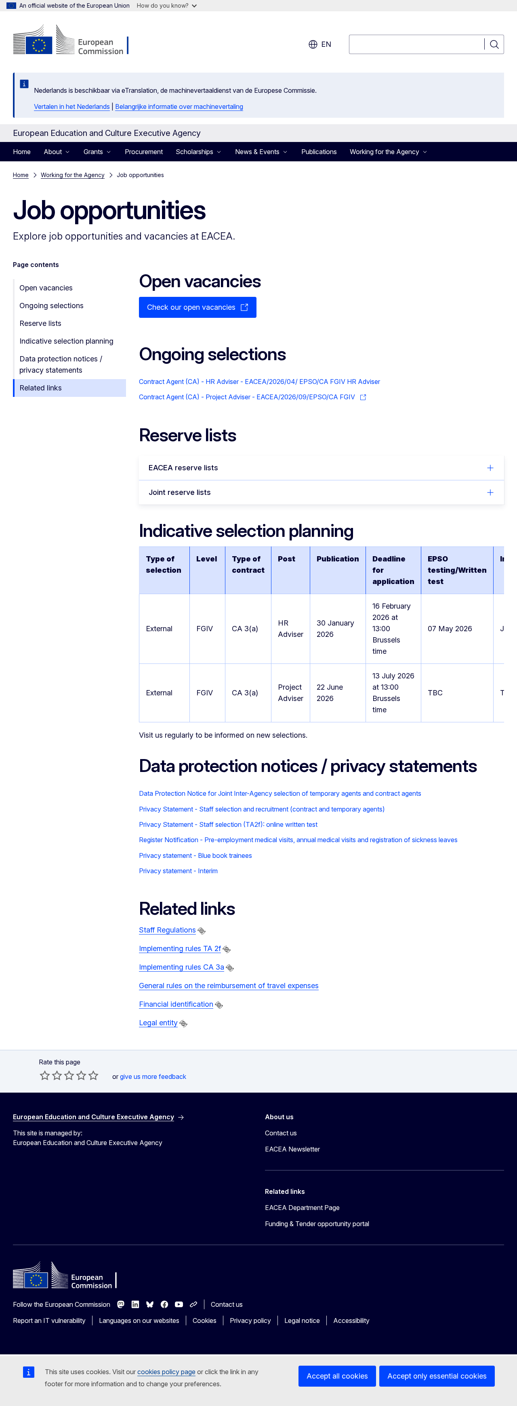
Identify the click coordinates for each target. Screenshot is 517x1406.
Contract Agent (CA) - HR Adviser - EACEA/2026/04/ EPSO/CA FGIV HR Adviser (259, 381)
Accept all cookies (337, 1376)
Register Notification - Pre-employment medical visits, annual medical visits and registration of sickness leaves (298, 839)
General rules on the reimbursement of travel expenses (229, 985)
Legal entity (158, 1022)
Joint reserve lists (180, 492)
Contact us (281, 1133)
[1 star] (45, 1075)
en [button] (326, 44)
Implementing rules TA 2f (180, 948)
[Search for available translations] (202, 931)
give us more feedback (153, 1076)
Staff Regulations (167, 930)
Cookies (204, 1320)
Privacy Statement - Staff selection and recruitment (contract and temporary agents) (262, 809)
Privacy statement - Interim (178, 870)
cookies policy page (166, 1372)
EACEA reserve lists (183, 467)
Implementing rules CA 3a (181, 967)
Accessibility (351, 1320)
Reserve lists (40, 323)
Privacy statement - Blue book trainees (195, 855)
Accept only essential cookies (437, 1376)
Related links (40, 388)
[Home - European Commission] (78, 40)
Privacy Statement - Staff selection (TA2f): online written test (228, 824)
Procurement (144, 152)
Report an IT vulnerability (49, 1320)
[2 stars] (51, 1075)
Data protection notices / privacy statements (60, 364)
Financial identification (176, 1004)
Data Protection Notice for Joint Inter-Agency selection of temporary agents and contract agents (280, 793)
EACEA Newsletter (292, 1149)
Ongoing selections (51, 305)
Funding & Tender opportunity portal (317, 1224)
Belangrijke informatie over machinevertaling (179, 106)
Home (22, 152)
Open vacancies (46, 288)
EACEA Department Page (302, 1208)
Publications (319, 152)
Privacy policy (250, 1320)
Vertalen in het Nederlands (72, 106)
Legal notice (302, 1320)
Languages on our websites (139, 1320)
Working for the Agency (73, 174)
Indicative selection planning (66, 341)
